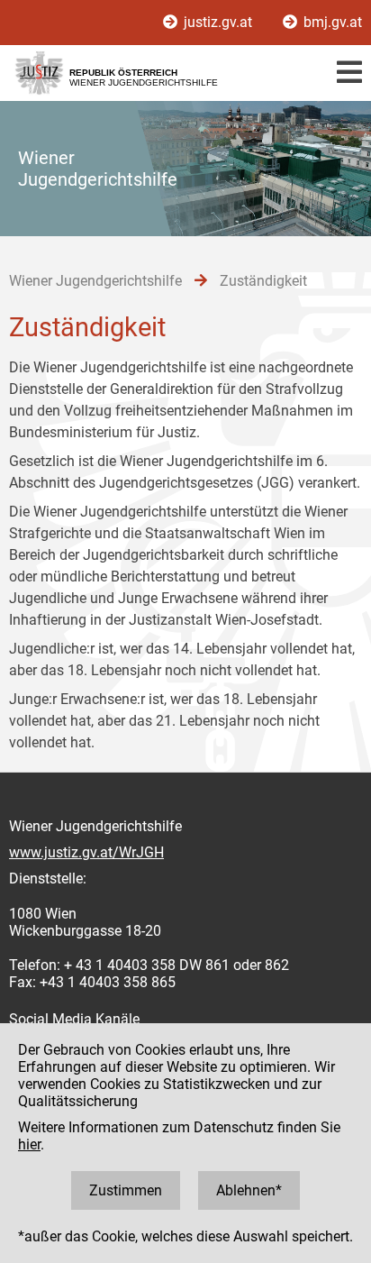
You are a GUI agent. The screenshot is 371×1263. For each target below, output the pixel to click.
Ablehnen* (249, 1190)
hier (29, 1144)
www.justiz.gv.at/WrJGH (86, 852)
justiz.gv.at (218, 22)
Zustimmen (125, 1190)
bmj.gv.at (331, 22)
